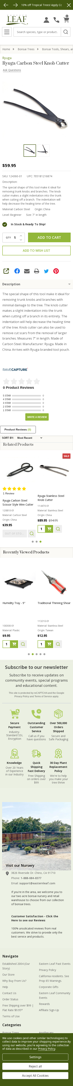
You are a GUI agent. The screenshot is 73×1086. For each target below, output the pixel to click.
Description (11, 284)
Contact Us (9, 993)
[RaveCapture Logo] (15, 369)
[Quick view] (32, 533)
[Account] (46, 20)
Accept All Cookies (35, 1075)
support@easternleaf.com (37, 883)
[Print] (36, 271)
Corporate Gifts (48, 987)
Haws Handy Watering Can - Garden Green (16, 605)
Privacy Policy (21, 696)
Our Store (8, 974)
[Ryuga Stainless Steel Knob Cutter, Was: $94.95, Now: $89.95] (54, 469)
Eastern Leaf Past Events (54, 964)
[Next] (15, 5)
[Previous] (6, 5)
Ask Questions (12, 70)
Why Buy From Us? (14, 981)
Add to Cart (49, 237)
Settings (35, 1057)
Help (5, 987)
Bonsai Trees (10, 1032)
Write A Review (37, 417)
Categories (11, 1024)
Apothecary (46, 1032)
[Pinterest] (56, 271)
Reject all (35, 1066)
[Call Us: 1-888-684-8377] (56, 20)
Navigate (10, 956)
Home (6, 49)
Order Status (10, 999)
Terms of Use (11, 1016)
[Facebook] (17, 271)
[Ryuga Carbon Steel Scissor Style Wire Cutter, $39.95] (19, 469)
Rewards (44, 1004)
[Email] (27, 271)
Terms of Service (43, 696)
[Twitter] (46, 271)
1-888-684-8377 (31, 878)
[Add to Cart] (49, 529)
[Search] (65, 32)
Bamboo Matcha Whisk (52, 603)
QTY (8, 237)
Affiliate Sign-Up (49, 1010)
